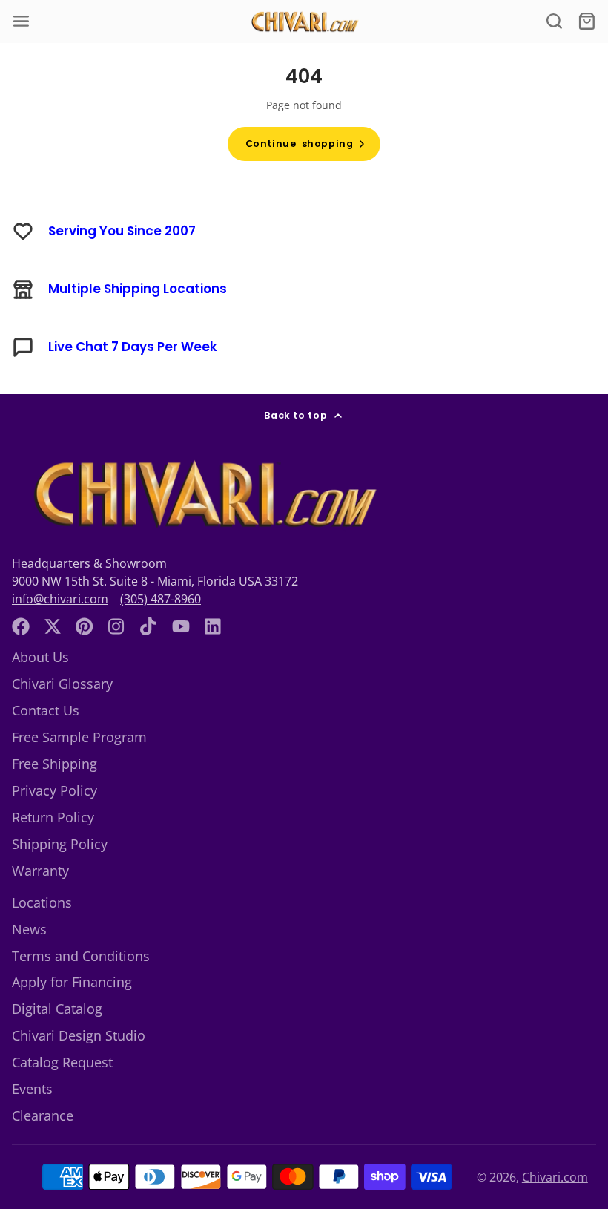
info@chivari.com (60, 599)
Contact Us (45, 710)
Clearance (42, 1115)
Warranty (40, 870)
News (29, 929)
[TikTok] (149, 626)
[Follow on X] (53, 626)
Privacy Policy (54, 790)
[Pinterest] (84, 626)
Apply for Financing (72, 982)
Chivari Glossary (62, 683)
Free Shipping (54, 764)
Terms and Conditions (81, 956)
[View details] (201, 494)
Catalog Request (62, 1062)
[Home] (304, 21)
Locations (42, 902)
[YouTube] (181, 626)
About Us (40, 657)
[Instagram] (117, 626)
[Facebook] (21, 626)
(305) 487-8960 (160, 599)
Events (32, 1089)
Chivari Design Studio (78, 1035)
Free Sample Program (79, 737)
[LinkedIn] (213, 626)
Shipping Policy (60, 844)
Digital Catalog (57, 1009)
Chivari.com (555, 1177)
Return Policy (53, 817)
